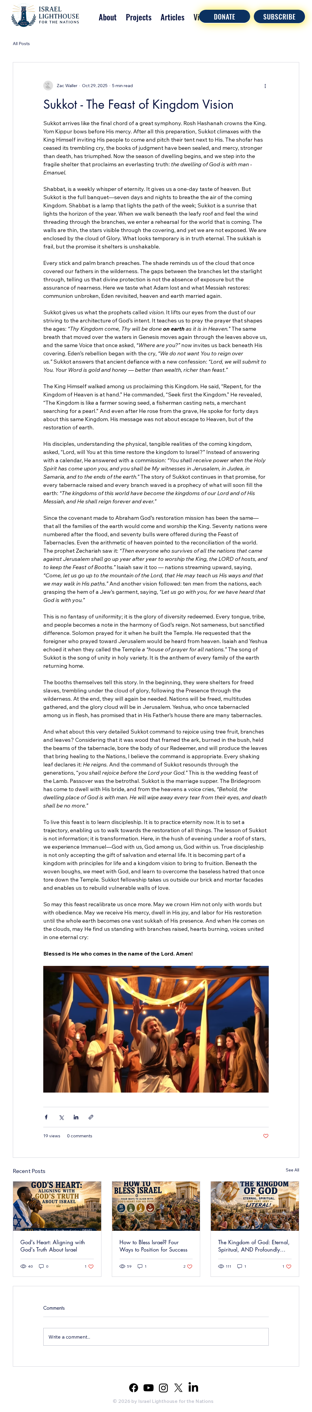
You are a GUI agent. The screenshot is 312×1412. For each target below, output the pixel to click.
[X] (178, 1388)
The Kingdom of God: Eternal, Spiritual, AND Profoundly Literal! (254, 1245)
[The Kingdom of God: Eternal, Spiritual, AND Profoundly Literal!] (255, 1206)
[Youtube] (148, 1388)
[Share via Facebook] (46, 1117)
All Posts (21, 43)
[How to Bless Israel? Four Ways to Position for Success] (156, 1206)
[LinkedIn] (193, 1388)
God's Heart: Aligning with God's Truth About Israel (52, 1245)
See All (292, 1170)
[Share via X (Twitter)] (61, 1117)
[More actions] (265, 85)
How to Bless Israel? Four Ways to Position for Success (153, 1245)
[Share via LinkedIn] (76, 1117)
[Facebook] (134, 1388)
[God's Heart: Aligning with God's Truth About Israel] (57, 1206)
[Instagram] (163, 1388)
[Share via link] (91, 1117)
